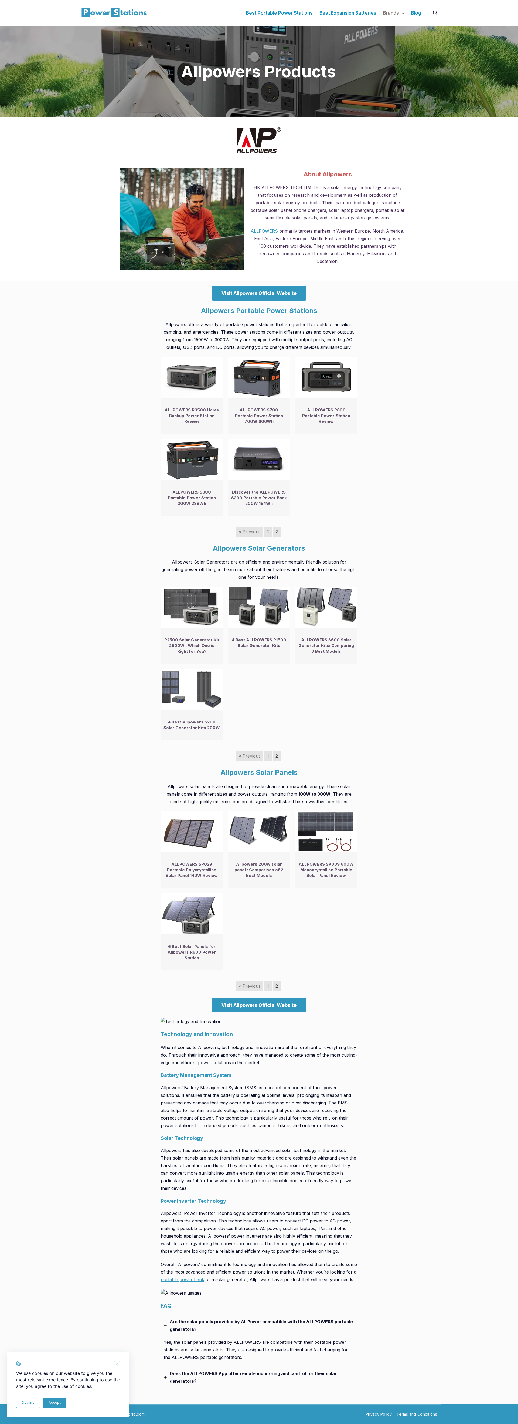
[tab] (259, 1339)
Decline (28, 1402)
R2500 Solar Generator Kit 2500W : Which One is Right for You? (191, 645)
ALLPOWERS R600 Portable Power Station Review (326, 415)
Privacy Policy (379, 1414)
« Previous (250, 531)
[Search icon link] (433, 13)
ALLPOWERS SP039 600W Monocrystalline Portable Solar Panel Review (326, 870)
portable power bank (182, 1279)
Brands (391, 13)
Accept (55, 1402)
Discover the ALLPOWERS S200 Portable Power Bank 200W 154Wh (259, 498)
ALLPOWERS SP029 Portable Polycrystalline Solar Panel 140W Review (192, 870)
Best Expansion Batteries (347, 13)
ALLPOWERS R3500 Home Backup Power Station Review (192, 415)
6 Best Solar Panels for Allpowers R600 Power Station (192, 952)
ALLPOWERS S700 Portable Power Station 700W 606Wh (259, 415)
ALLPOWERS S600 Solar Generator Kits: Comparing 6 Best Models (326, 645)
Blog (416, 13)
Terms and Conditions (417, 1414)
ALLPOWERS (264, 231)
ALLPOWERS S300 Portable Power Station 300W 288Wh (192, 498)
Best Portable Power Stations (279, 13)
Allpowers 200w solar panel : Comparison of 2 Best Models (258, 870)
